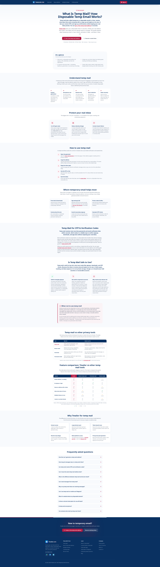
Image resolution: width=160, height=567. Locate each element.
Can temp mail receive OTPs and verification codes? (80, 467)
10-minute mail (87, 360)
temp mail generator (69, 155)
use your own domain (77, 205)
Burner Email (66, 551)
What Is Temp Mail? (85, 543)
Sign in (124, 2)
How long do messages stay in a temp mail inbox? (80, 462)
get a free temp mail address (83, 25)
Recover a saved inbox (90, 38)
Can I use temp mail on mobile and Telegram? (80, 491)
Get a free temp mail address (72, 38)
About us (101, 547)
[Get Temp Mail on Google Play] (46, 554)
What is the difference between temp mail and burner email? (80, 477)
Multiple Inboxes (65, 2)
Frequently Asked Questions (87, 551)
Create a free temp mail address (73, 530)
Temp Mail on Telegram (86, 549)
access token (83, 178)
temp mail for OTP (66, 244)
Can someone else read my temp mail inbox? (80, 511)
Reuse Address (57, 2)
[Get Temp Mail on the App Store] (50, 554)
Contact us (101, 549)
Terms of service (102, 545)
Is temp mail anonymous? (80, 506)
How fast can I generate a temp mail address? (80, 457)
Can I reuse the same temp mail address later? (80, 472)
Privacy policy (101, 543)
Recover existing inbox (90, 530)
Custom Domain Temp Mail (86, 545)
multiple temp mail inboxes (64, 248)
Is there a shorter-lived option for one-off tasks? (80, 501)
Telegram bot (83, 439)
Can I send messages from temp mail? (80, 481)
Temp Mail (49, 2)
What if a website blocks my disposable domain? (80, 496)
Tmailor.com (53, 562)
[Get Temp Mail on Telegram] (53, 554)
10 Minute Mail (75, 2)
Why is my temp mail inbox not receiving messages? (80, 486)
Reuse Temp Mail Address (68, 545)
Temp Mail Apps (84, 547)
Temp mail (62, 28)
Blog (82, 553)
